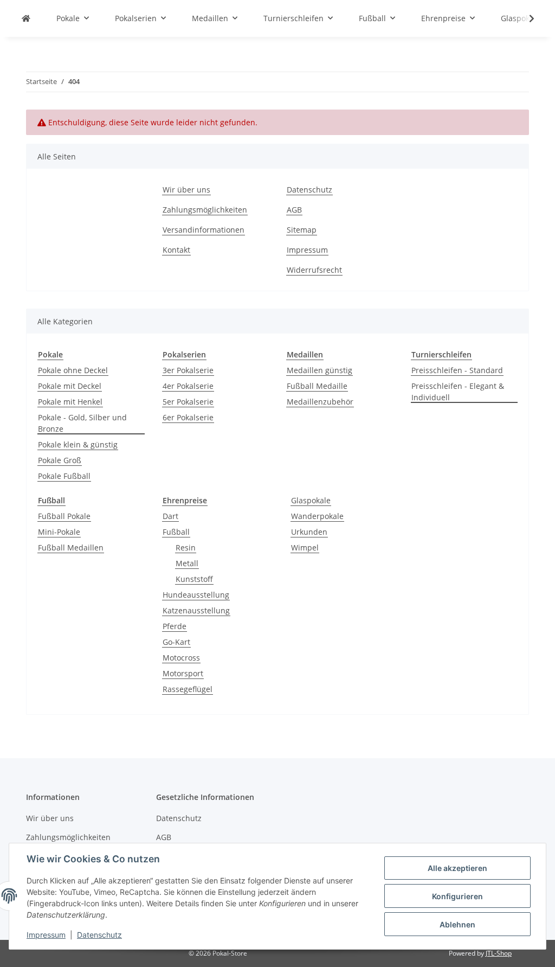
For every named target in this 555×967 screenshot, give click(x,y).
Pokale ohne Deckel (73, 370)
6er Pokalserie (188, 417)
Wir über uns (186, 189)
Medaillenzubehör (320, 401)
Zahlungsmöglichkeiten (205, 209)
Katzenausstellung (196, 610)
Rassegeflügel (187, 689)
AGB (294, 209)
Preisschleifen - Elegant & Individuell (457, 391)
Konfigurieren (457, 896)
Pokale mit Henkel (70, 401)
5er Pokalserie (188, 401)
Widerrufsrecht (314, 270)
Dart (170, 516)
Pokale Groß (59, 460)
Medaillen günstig (319, 370)
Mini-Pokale (59, 532)
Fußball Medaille (317, 386)
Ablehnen (457, 924)
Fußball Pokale (64, 516)
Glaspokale (311, 500)
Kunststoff (194, 579)
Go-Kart (176, 642)
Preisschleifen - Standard (457, 370)
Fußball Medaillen (71, 547)
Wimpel (305, 547)
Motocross (181, 657)
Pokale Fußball (64, 476)
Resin (186, 547)
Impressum (46, 934)
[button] (525, 18)
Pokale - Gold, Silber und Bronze (82, 423)
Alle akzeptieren (457, 868)
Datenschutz (99, 934)
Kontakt (176, 250)
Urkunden (309, 532)
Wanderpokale (317, 516)
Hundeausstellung (196, 595)
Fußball (176, 532)
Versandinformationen (203, 230)
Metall (187, 563)
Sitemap (302, 230)
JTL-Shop (499, 953)
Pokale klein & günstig (78, 444)
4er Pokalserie (188, 386)
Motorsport (183, 673)
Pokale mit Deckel (69, 386)
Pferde (174, 626)
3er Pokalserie (188, 370)
